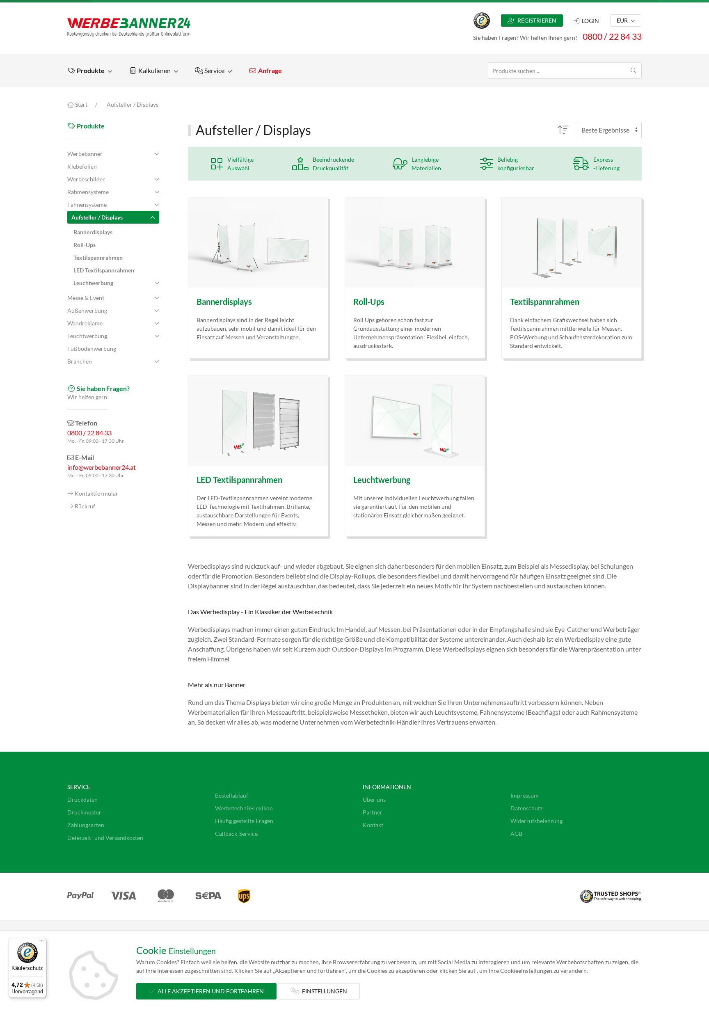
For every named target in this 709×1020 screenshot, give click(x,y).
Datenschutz (526, 808)
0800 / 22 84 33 (612, 36)
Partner (372, 812)
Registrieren (535, 20)
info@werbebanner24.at (101, 467)
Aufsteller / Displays (132, 104)
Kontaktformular (96, 493)
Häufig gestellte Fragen (244, 820)
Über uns (374, 799)
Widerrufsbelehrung (536, 820)
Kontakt (373, 824)
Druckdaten (82, 799)
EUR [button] (623, 20)
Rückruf (85, 506)
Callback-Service (236, 833)
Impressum (524, 795)
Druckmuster (84, 812)
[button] (89, 70)
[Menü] (41, 943)
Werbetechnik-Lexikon (244, 808)
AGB (516, 833)
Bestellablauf (231, 795)
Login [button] (589, 20)
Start (80, 104)
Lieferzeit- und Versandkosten (105, 837)
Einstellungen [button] (323, 991)
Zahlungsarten (85, 824)
